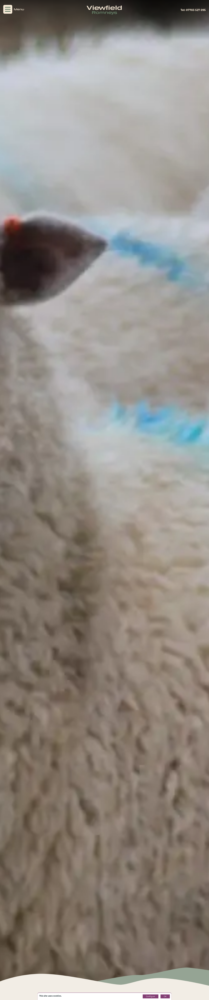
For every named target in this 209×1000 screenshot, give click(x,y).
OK (165, 996)
